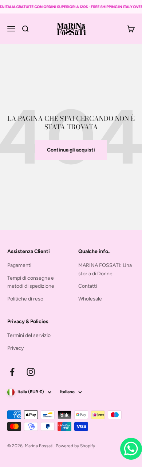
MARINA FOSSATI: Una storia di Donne (105, 269)
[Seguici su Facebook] (12, 372)
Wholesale (90, 299)
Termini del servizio (29, 335)
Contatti (87, 286)
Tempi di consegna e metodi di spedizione (30, 282)
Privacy (15, 348)
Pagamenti (19, 265)
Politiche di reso (25, 299)
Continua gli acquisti (71, 150)
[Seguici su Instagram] (31, 372)
